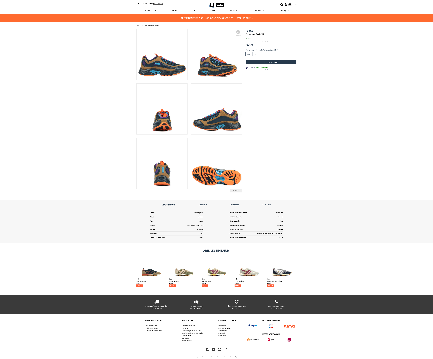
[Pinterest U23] (219, 350)
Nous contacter (158, 4)
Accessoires (259, 11)
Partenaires (185, 328)
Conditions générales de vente (191, 331)
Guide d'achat (222, 331)
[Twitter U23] (213, 350)
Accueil (138, 25)
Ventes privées (187, 340)
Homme (175, 11)
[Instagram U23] (225, 350)
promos (233, 11)
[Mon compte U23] (286, 4)
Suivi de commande (152, 328)
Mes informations (151, 326)
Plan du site (222, 336)
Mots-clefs (221, 333)
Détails (266, 69)
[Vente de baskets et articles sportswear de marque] (216, 5)
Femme (194, 11)
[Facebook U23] (207, 350)
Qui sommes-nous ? (188, 326)
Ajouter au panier (271, 62)
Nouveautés (150, 11)
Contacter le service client (154, 331)
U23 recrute (185, 338)
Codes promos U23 (188, 336)
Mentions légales (234, 357)
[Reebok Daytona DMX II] (162, 54)
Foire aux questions (224, 328)
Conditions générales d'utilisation (192, 333)
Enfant (213, 11)
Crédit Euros (222, 326)
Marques (285, 11)
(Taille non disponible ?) (270, 50)
